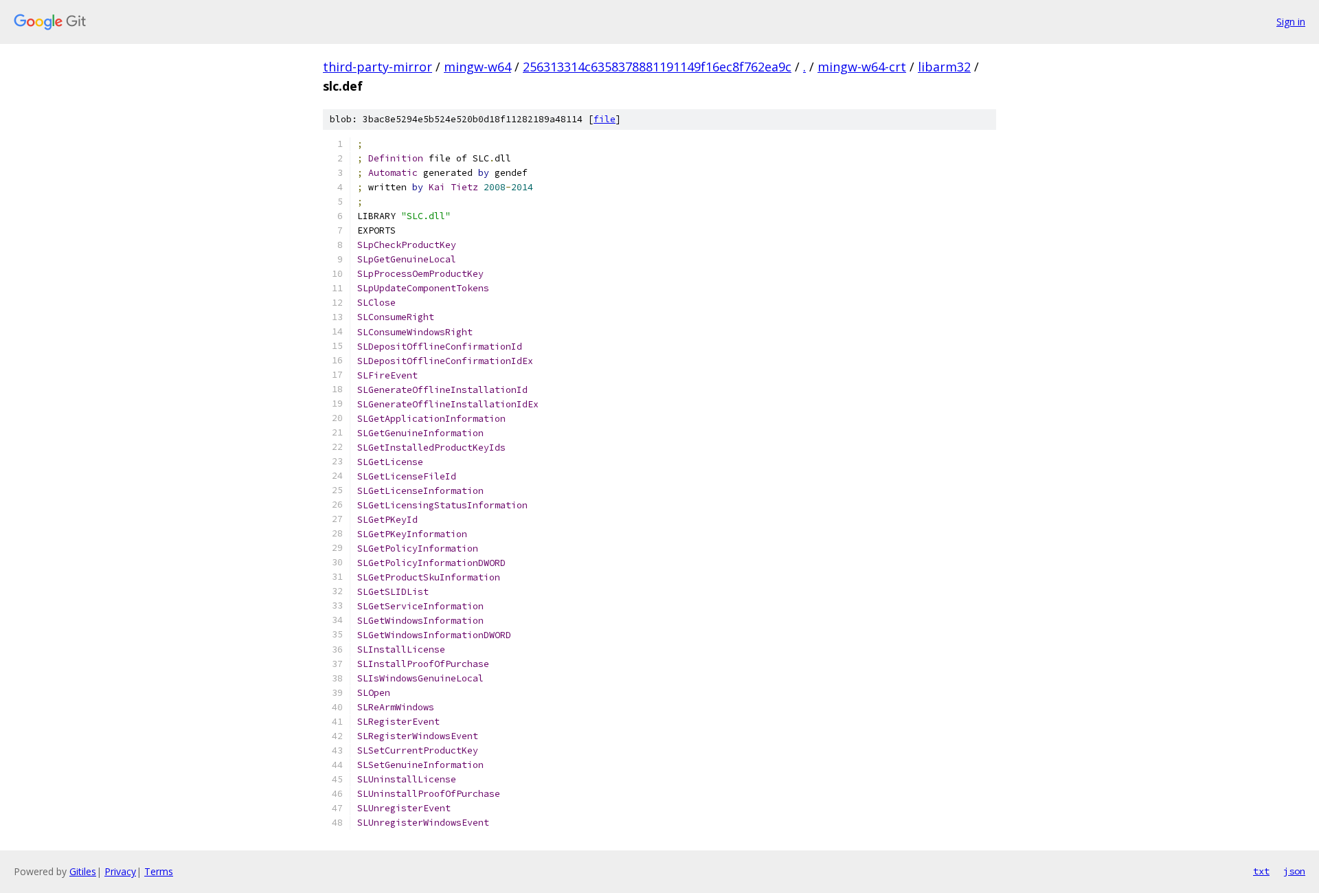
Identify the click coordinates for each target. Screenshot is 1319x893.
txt (1261, 871)
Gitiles (82, 871)
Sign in (1290, 21)
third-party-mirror (377, 66)
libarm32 (944, 66)
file (605, 119)
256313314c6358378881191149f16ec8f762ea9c (657, 66)
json (1294, 871)
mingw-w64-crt (862, 66)
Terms (158, 871)
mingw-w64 (477, 66)
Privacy (120, 871)
